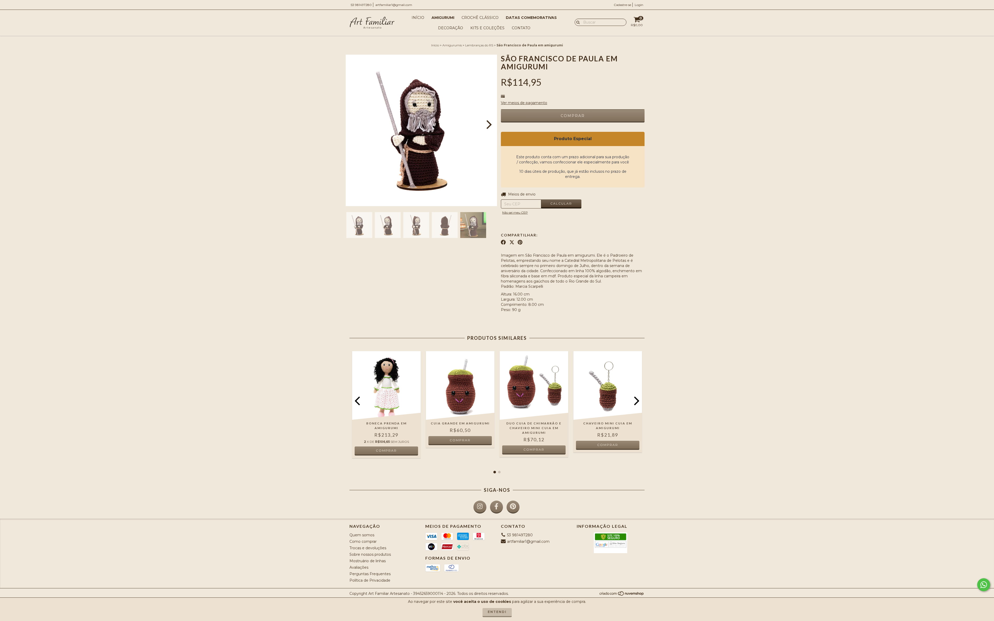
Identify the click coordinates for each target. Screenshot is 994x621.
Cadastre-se (622, 5)
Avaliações (358, 567)
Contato (521, 28)
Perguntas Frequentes (370, 574)
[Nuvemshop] (622, 595)
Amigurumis (452, 45)
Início (418, 17)
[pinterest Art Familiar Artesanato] (513, 507)
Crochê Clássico (480, 17)
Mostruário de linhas (367, 561)
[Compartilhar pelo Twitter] (511, 242)
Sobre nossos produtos (370, 554)
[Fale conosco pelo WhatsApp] (983, 584)
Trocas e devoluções (367, 548)
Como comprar (363, 541)
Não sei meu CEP (515, 212)
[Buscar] (577, 22)
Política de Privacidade (369, 580)
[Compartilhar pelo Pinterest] (520, 242)
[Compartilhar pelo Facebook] (503, 242)
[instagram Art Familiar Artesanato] (479, 507)
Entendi (497, 612)
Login (639, 5)
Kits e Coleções (487, 28)
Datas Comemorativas (531, 17)
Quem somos (361, 535)
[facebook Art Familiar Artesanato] (496, 507)
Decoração (450, 28)
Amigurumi (443, 17)
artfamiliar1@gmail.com (393, 5)
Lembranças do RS (479, 45)
